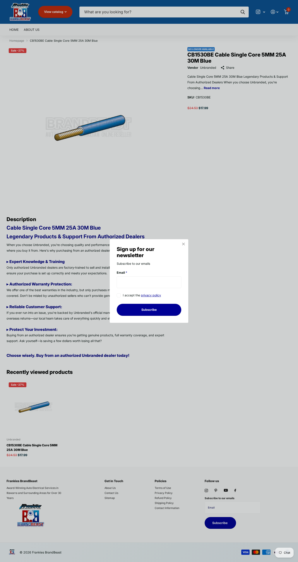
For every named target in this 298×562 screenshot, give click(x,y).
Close (183, 244)
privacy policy (151, 295)
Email (122, 272)
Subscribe (149, 309)
